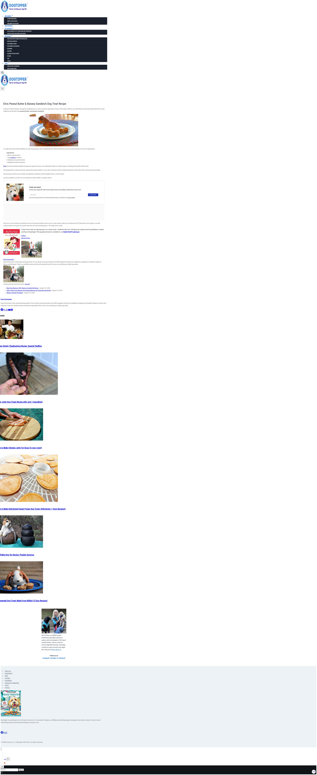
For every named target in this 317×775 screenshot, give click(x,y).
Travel (9, 60)
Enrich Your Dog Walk (12, 21)
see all (27, 284)
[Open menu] (2, 88)
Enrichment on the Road (13, 23)
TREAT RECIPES (8, 26)
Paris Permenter (8, 259)
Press (7, 685)
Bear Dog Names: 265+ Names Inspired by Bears (22, 288)
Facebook (46, 658)
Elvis (4, 166)
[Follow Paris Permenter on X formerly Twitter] (5, 310)
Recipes (6, 756)
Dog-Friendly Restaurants (13, 46)
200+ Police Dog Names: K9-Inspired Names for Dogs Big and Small (29, 290)
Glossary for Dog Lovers (13, 53)
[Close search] (2, 766)
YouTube (53, 658)
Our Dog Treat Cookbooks (13, 66)
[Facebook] (2, 733)
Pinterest (62, 658)
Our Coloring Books (12, 68)
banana (13, 157)
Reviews (9, 56)
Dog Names (9, 48)
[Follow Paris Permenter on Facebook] (2, 310)
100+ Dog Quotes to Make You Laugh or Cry (17, 38)
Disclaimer (8, 680)
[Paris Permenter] (31, 257)
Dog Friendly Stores (12, 43)
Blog (6, 676)
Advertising (8, 673)
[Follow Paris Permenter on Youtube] (9, 310)
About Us (8, 671)
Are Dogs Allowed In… (12, 41)
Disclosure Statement (12, 683)
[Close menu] (1, 749)
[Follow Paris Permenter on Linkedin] (12, 310)
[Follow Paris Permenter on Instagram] (7, 310)
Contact (7, 678)
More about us (56, 649)
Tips (8, 58)
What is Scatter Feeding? (15, 293)
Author (23, 236)
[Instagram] (6, 733)
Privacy (7, 688)
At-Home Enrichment (12, 18)
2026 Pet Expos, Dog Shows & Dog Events (16, 33)
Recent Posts (25, 238)
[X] (4, 733)
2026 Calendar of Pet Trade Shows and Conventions (19, 31)
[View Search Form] (2, 72)
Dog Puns (9, 51)
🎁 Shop (6, 763)
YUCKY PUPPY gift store (71, 232)
